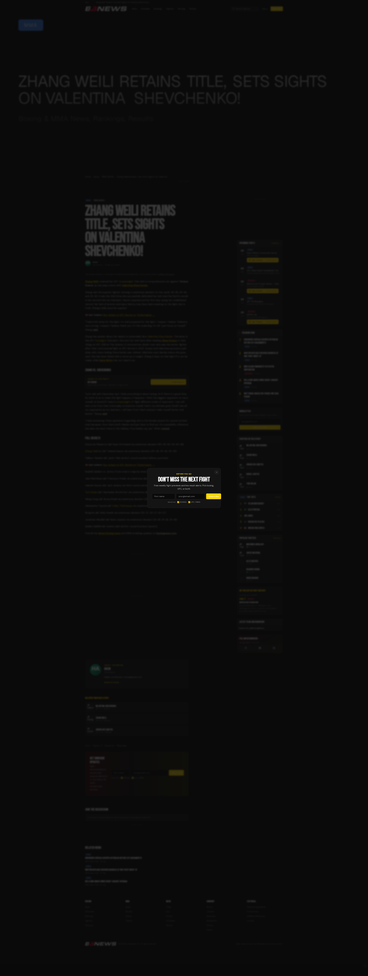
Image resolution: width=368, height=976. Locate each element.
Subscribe (213, 496)
